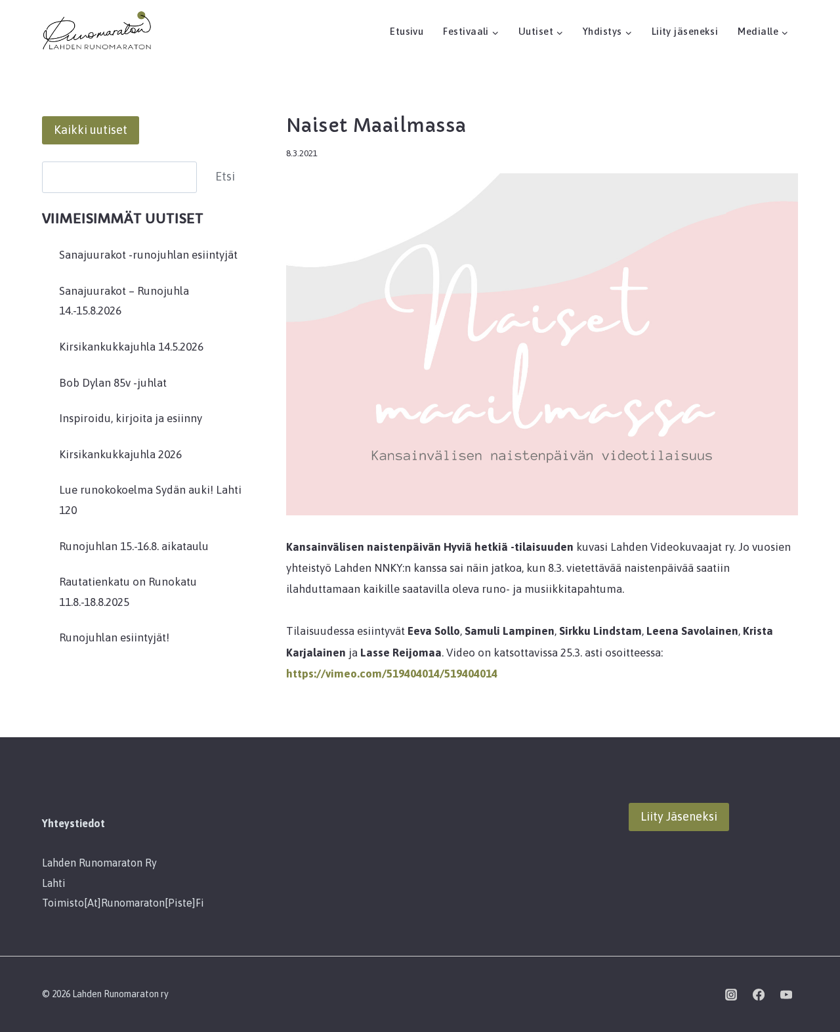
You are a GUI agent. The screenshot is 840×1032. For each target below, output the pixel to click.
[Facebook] (758, 994)
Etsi (225, 176)
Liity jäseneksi (685, 31)
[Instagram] (731, 994)
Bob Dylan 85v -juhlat (113, 382)
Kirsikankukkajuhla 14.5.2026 (131, 346)
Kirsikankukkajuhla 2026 (120, 454)
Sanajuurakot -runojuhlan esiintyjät (148, 254)
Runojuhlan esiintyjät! (114, 637)
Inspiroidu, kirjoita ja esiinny (130, 418)
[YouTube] (786, 994)
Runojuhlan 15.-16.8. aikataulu (134, 546)
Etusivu (406, 31)
